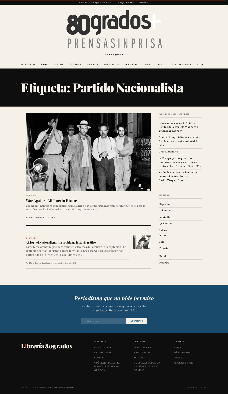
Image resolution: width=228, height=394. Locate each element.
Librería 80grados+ (39, 387)
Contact (178, 357)
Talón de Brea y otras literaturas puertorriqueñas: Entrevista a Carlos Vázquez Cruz (178, 176)
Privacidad (192, 387)
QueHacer (92, 64)
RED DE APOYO (111, 64)
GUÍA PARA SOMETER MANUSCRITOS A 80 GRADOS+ (107, 366)
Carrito (160, 64)
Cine (161, 241)
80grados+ (32, 196)
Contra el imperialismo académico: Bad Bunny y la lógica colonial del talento (180, 141)
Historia (163, 248)
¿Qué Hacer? (166, 223)
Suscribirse (136, 321)
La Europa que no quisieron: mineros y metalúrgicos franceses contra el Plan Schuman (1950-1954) (180, 162)
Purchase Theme (183, 362)
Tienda (147, 64)
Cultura (59, 64)
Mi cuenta (202, 64)
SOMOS (98, 357)
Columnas (75, 64)
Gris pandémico (168, 151)
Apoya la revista (126, 2)
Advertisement (182, 352)
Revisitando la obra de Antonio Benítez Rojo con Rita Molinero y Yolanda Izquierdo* (178, 127)
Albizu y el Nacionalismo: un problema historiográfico (61, 242)
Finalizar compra (181, 64)
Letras (162, 235)
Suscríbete (143, 2)
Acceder (204, 387)
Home (177, 347)
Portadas (164, 262)
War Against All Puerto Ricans (52, 200)
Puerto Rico (28, 64)
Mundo (45, 64)
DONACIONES (102, 347)
